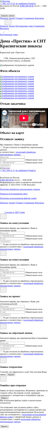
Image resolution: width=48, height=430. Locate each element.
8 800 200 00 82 (27, 6)
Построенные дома (24, 26)
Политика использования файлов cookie (18, 198)
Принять (4, 426)
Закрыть (4, 398)
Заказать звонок (7, 16)
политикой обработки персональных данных (18, 153)
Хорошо (11, 375)
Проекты (4, 18)
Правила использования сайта (13, 194)
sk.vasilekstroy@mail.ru (26, 3)
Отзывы (19, 18)
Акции (12, 18)
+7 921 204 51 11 (7, 170)
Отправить (5, 166)
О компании (29, 18)
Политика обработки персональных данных (20, 189)
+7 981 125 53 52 (7, 3)
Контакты (39, 18)
